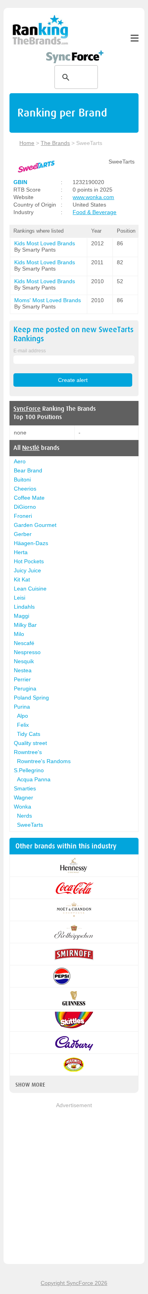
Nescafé (24, 643)
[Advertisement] (74, 1184)
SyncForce (27, 408)
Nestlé (30, 447)
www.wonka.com (93, 197)
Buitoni (22, 479)
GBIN (20, 182)
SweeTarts (30, 825)
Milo (19, 634)
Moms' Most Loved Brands (47, 300)
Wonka (22, 806)
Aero (20, 461)
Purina (22, 706)
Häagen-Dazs (31, 543)
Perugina (25, 688)
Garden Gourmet (35, 525)
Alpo (22, 716)
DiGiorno (25, 507)
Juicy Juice (27, 570)
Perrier (22, 679)
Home (26, 143)
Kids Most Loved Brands (44, 243)
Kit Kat (22, 579)
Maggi (21, 616)
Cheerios (25, 488)
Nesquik (24, 661)
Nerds (24, 816)
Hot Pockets (29, 561)
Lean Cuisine (30, 588)
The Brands (55, 143)
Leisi (19, 597)
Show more (30, 1084)
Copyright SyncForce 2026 (74, 1283)
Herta (21, 552)
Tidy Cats (28, 734)
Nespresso (27, 652)
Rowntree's (28, 752)
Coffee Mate (29, 498)
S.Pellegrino (29, 770)
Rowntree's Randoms (44, 761)
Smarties (25, 788)
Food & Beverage (94, 212)
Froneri (23, 516)
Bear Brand (28, 470)
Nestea (23, 670)
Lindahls (24, 607)
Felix (23, 725)
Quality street (30, 743)
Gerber (23, 534)
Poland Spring (31, 697)
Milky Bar (25, 625)
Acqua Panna (34, 779)
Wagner (23, 797)
